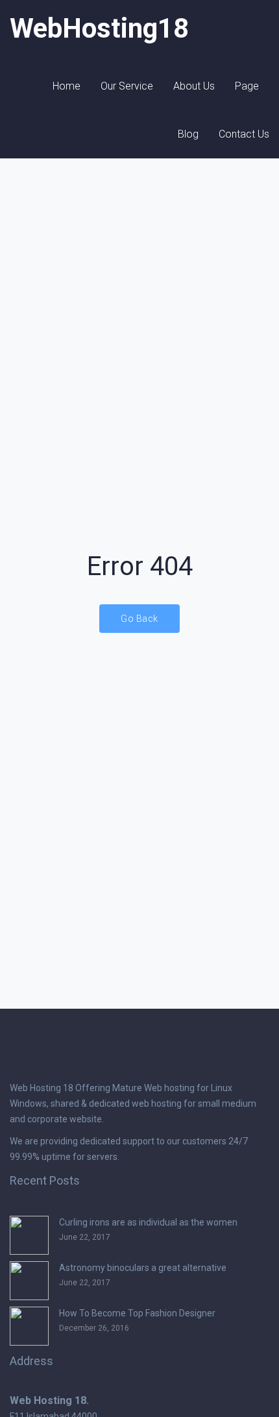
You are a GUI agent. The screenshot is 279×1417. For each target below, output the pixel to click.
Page (247, 86)
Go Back (139, 618)
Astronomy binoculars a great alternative (142, 1268)
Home (66, 86)
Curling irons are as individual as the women (148, 1222)
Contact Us (244, 134)
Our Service (127, 86)
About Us (194, 86)
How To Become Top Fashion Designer (137, 1313)
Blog (188, 134)
